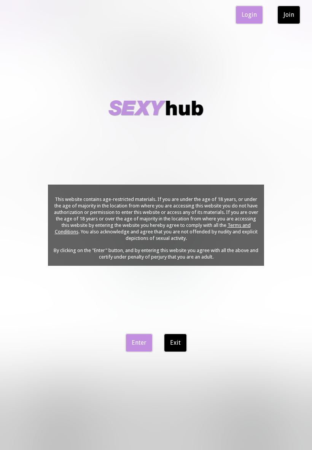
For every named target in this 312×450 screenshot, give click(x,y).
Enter (139, 342)
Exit (175, 342)
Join (288, 14)
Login (249, 14)
